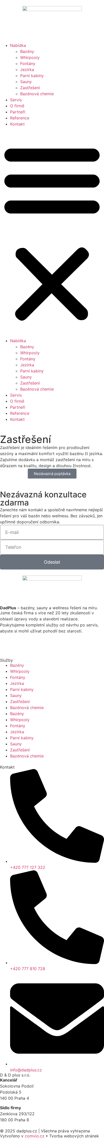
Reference (19, 117)
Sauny (26, 81)
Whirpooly (30, 57)
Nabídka (18, 45)
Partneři (17, 111)
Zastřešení (30, 87)
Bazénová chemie (37, 93)
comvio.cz (34, 1135)
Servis (16, 99)
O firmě (17, 105)
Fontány (27, 63)
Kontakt (17, 123)
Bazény (27, 51)
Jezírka (27, 69)
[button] (52, 232)
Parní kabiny (32, 75)
